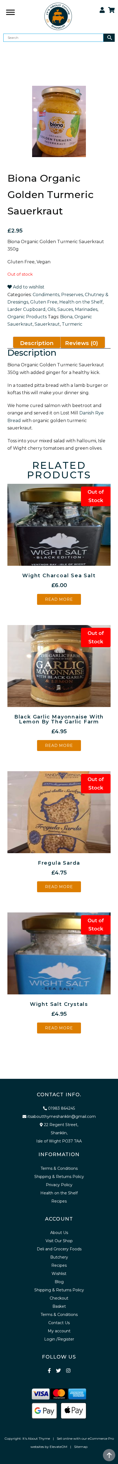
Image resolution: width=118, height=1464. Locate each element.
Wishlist (59, 1273)
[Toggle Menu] (10, 49)
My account (59, 1331)
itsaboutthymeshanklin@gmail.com (61, 1116)
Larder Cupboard (26, 309)
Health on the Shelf (81, 302)
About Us (59, 1232)
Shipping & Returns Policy (59, 1176)
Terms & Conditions (59, 1168)
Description (37, 343)
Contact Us (59, 1322)
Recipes (59, 1201)
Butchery (59, 1257)
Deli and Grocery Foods (59, 1249)
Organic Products (27, 316)
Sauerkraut (47, 324)
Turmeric (72, 324)
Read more (59, 599)
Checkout (59, 1298)
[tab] (37, 342)
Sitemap (81, 1447)
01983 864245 (61, 1108)
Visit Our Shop (59, 1240)
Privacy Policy (59, 1184)
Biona (66, 316)
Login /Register (59, 1339)
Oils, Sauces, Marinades (72, 309)
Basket (59, 1306)
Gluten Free (43, 302)
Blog (59, 1281)
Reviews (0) (81, 343)
